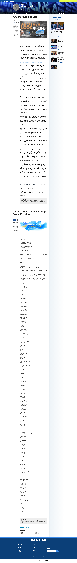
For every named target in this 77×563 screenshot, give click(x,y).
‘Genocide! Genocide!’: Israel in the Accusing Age (27, 533)
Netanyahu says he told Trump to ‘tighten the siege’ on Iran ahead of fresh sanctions (61, 53)
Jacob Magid (57, 36)
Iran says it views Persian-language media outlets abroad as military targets (61, 46)
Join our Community (64, 1)
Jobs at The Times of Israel (36, 548)
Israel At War (28, 527)
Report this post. (15, 36)
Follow (22, 9)
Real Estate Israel (20, 548)
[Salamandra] (46, 560)
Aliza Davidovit (27, 6)
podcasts (19, 551)
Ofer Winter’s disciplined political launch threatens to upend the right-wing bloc (61, 60)
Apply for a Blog (61, 13)
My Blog (22, 13)
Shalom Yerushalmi (60, 62)
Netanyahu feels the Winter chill (60, 65)
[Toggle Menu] (1, 1)
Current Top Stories (57, 19)
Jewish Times (20, 544)
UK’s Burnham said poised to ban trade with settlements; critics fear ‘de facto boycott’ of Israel (61, 40)
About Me (26, 13)
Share (15, 22)
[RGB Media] (39, 560)
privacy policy (34, 544)
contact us (34, 550)
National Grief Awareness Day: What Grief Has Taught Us (41, 533)
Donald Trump (23, 527)
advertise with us (35, 547)
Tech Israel (19, 547)
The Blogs (22, 4)
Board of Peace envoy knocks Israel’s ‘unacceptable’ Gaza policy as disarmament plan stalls (57, 33)
